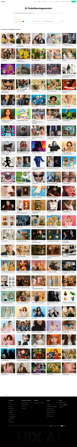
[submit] (62, 21)
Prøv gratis (73, 1)
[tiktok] (62, 406)
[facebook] (60, 404)
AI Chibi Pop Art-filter (6, 137)
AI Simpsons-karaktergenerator (21, 61)
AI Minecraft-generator (52, 227)
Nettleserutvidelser (24, 402)
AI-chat (10, 402)
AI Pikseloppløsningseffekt (7, 168)
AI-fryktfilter (34, 318)
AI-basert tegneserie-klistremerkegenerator (67, 153)
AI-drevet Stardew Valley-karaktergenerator (7, 121)
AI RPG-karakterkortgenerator (8, 271)
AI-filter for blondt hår (67, 360)
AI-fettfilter (49, 60)
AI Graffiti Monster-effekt (7, 183)
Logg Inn (68, 1)
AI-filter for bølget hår (21, 318)
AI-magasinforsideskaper (52, 197)
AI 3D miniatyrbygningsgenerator (38, 288)
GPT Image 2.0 (26, 21)
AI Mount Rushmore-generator (23, 75)
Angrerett (48, 414)
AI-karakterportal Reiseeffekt (23, 271)
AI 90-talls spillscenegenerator (36, 241)
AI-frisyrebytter (5, 346)
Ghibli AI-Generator (51, 44)
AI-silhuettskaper (5, 360)
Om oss (48, 402)
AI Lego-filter (65, 256)
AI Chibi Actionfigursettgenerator (22, 212)
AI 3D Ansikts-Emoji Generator (68, 168)
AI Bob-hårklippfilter (21, 332)
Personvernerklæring (51, 410)
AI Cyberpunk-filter (36, 152)
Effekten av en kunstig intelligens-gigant (6, 153)
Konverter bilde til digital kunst (68, 197)
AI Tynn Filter (19, 227)
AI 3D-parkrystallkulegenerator (67, 288)
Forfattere (48, 404)
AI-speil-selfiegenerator (52, 183)
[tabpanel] (38, 204)
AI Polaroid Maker (20, 91)
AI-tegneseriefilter (36, 374)
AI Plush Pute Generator (7, 227)
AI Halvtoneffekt (50, 152)
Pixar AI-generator (36, 60)
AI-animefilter (35, 106)
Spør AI (10, 419)
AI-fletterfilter (4, 374)
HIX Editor (23, 406)
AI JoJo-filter (4, 75)
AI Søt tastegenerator (21, 256)
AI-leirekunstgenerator (21, 241)
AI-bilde (10, 404)
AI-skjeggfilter (5, 211)
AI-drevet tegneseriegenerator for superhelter (37, 122)
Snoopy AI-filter (35, 91)
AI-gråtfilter (34, 346)
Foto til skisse (4, 241)
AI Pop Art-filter (50, 360)
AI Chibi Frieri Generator (37, 271)
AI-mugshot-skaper (21, 374)
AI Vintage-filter (20, 183)
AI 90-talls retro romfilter (52, 120)
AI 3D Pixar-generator (52, 91)
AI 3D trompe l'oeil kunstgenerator (36, 212)
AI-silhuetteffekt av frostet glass (52, 303)
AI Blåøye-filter (65, 332)
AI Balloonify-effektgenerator (68, 302)
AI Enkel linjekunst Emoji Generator (7, 288)
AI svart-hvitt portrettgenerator (66, 241)
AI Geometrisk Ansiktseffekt (23, 168)
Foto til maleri (50, 374)
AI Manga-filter (50, 211)
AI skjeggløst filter (66, 211)
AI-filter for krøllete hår (37, 332)
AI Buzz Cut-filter (51, 318)
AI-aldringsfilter (5, 256)
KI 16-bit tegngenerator (67, 137)
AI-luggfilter (65, 227)
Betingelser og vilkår (50, 412)
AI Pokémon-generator (37, 197)
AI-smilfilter (49, 332)
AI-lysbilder (11, 410)
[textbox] (38, 19)
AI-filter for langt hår (66, 318)
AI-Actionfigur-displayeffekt (38, 75)
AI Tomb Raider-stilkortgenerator (35, 257)
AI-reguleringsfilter (66, 106)
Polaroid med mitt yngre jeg (23, 152)
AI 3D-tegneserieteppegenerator (53, 288)
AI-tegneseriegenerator (7, 106)
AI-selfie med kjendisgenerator (20, 45)
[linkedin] (64, 404)
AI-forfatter (11, 414)
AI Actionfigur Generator (67, 44)
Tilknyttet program (50, 408)
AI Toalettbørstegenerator (48, 21)
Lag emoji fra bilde (21, 346)
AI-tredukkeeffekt (66, 120)
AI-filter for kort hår (6, 332)
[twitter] (62, 404)
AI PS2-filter (65, 346)
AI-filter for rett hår (6, 318)
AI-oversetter (11, 421)
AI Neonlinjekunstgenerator (53, 168)
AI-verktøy (23, 408)
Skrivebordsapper (24, 404)
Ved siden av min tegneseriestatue (5, 91)
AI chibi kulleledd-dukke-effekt (37, 138)
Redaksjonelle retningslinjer (52, 406)
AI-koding (10, 412)
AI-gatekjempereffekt (52, 75)
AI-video (10, 406)
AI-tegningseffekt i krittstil (22, 120)
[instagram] (60, 406)
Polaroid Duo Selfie (36, 44)
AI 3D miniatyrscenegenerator (23, 197)
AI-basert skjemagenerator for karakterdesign (68, 76)
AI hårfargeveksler (51, 346)
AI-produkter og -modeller (39, 402)
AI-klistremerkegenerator (7, 302)
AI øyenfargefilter (66, 183)
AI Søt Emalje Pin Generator (53, 241)
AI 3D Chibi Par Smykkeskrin (38, 302)
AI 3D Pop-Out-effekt (51, 271)
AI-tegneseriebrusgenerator (23, 137)
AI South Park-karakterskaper (23, 360)
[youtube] (66, 404)
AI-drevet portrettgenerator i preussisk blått (38, 169)
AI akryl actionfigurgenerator (38, 227)
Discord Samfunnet (50, 416)
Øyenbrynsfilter (65, 374)
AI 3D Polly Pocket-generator (23, 287)
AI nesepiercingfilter (6, 197)
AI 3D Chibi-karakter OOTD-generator (53, 257)
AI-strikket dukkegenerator (22, 302)
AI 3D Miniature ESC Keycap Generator (68, 272)
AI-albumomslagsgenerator (38, 360)
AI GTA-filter (4, 60)
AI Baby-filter (19, 106)
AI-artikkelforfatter (12, 416)
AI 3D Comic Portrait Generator (66, 91)
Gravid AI (64, 60)
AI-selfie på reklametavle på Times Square (53, 138)
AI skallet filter (35, 183)
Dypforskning (11, 408)
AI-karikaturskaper (51, 106)
